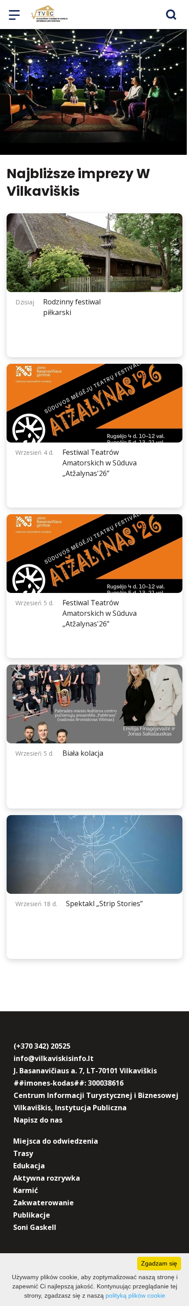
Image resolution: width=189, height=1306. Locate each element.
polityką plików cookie (135, 1295)
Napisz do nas (38, 1120)
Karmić (25, 1190)
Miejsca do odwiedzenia (55, 1141)
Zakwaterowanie (43, 1202)
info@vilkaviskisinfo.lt (54, 1058)
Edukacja (29, 1166)
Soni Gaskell (34, 1227)
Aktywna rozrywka (46, 1178)
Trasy (23, 1153)
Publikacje (31, 1215)
